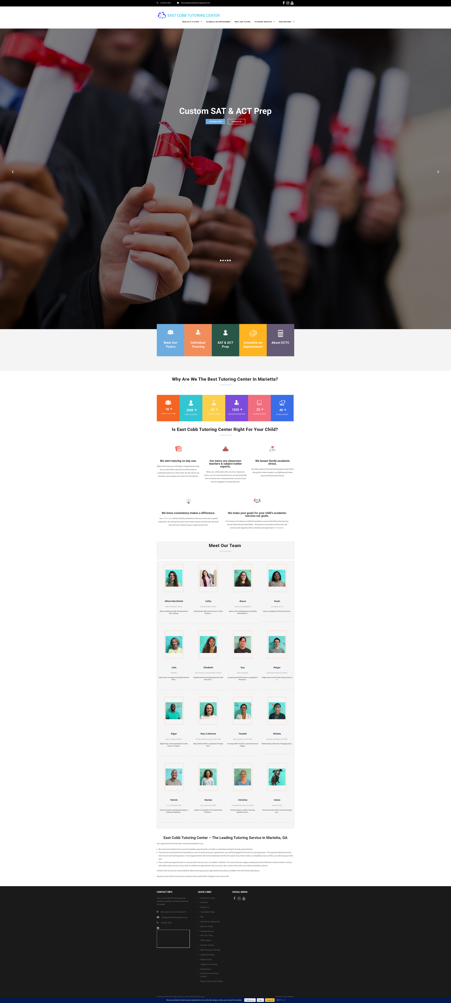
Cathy (208, 584)
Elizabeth (208, 651)
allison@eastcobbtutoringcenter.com (195, 3)
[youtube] (292, 3)
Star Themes (289, 981)
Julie (173, 651)
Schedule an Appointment (218, 22)
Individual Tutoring (207, 938)
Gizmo (277, 783)
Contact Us (236, 117)
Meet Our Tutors (243, 22)
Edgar (174, 717)
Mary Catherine (208, 717)
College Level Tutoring (208, 948)
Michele (277, 717)
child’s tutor (167, 502)
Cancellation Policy (207, 896)
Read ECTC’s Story (190, 22)
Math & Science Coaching (210, 934)
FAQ (201, 901)
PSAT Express (205, 924)
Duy (243, 651)
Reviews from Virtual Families (211, 965)
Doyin (277, 584)
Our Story (204, 886)
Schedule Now (215, 117)
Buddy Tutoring (206, 943)
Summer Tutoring (207, 929)
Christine (242, 783)
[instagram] (288, 3)
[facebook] (283, 3)
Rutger (277, 651)
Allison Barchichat (174, 584)
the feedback (279, 511)
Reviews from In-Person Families (209, 958)
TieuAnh (243, 717)
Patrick (174, 783)
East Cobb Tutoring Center (179, 981)
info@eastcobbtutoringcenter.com (174, 901)
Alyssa (242, 584)
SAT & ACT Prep (206, 919)
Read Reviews (285, 22)
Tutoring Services (263, 22)
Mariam (208, 783)
